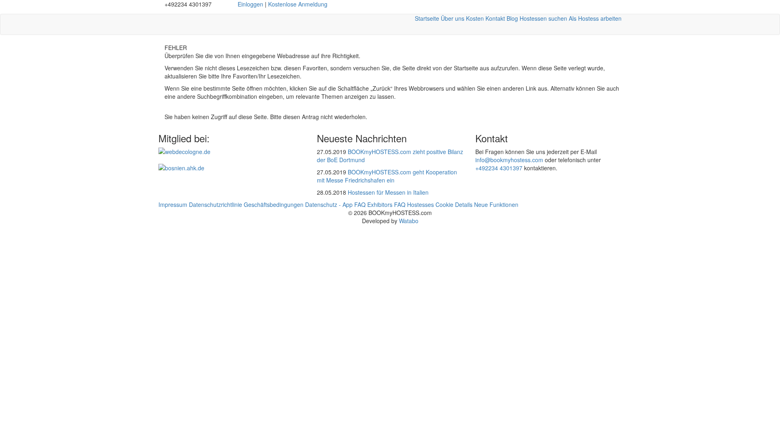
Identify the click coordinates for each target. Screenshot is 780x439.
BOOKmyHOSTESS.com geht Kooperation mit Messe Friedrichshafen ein (387, 176)
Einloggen (250, 4)
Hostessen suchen (543, 18)
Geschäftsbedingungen (273, 204)
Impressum (172, 204)
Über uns (452, 18)
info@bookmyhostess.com (509, 160)
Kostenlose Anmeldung (297, 4)
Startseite (427, 18)
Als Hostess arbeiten (595, 18)
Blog (512, 18)
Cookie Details (454, 204)
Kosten (475, 18)
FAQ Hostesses (414, 204)
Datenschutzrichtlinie (215, 204)
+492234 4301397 (498, 168)
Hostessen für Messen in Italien (388, 192)
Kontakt (495, 18)
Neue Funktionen (496, 204)
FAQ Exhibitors (373, 204)
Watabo (408, 221)
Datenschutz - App (329, 204)
